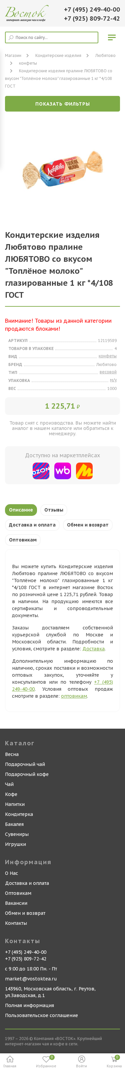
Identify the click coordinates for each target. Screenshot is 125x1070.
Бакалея (14, 824)
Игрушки (15, 844)
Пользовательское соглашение (41, 1015)
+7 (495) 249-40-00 (92, 9)
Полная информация (29, 1005)
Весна (12, 754)
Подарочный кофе (27, 774)
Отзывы (53, 510)
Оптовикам (23, 540)
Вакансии (16, 903)
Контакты (16, 923)
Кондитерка (19, 814)
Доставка (93, 649)
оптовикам (74, 696)
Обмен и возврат (88, 525)
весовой (108, 371)
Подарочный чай (25, 764)
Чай (9, 784)
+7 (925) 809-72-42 (92, 18)
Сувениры (17, 834)
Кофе (11, 794)
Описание (21, 510)
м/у (113, 379)
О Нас (11, 873)
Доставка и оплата (32, 525)
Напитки (15, 804)
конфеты (28, 63)
